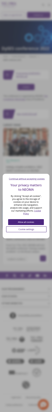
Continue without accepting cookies (27, 178)
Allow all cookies (26, 222)
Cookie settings (26, 229)
